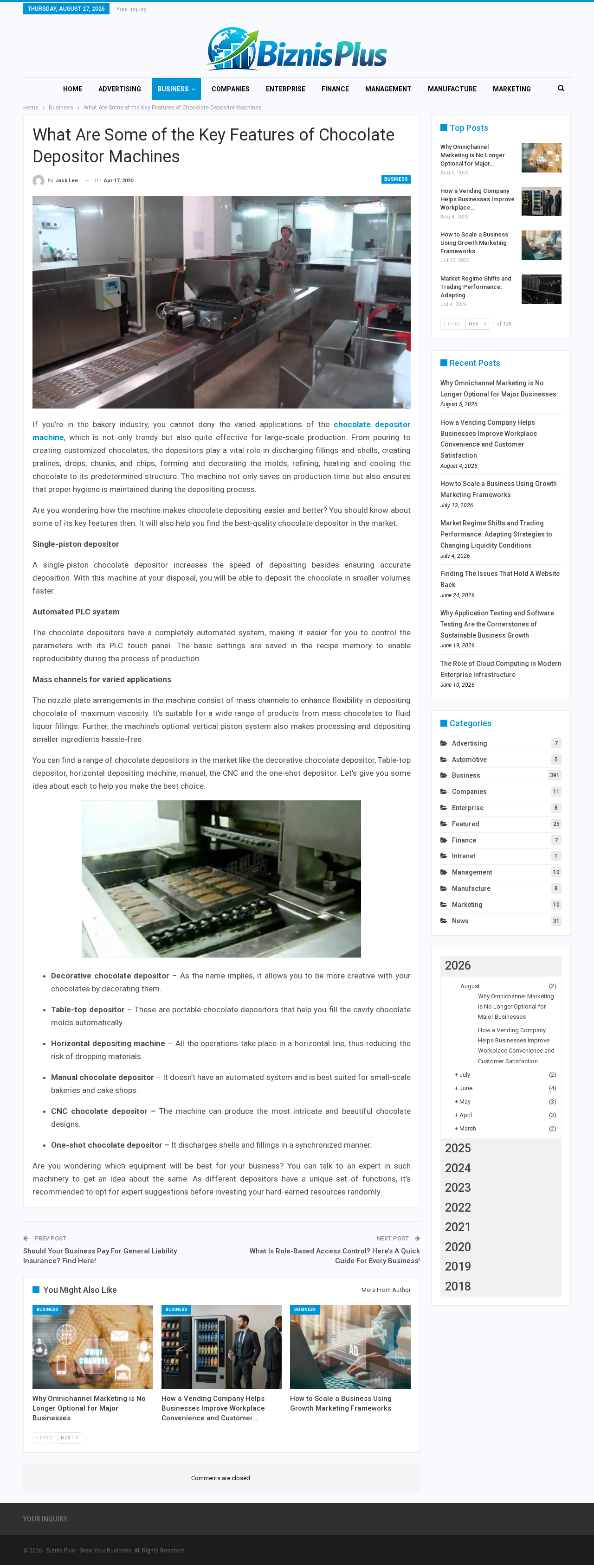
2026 (458, 965)
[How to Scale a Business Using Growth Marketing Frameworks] (350, 1347)
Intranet (463, 856)
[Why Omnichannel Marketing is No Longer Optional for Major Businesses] (92, 1347)
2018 (458, 1286)
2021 (458, 1227)
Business (173, 89)
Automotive (469, 759)
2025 (458, 1148)
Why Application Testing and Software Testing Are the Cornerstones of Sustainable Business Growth (497, 624)
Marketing (512, 89)
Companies (231, 89)
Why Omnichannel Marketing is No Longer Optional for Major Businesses (516, 1006)
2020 (458, 1247)
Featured (465, 824)
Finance (335, 89)
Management (388, 89)
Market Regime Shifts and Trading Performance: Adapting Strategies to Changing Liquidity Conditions (496, 534)
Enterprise (285, 89)
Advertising (119, 89)
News (460, 921)
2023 (458, 1188)
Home (72, 89)
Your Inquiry (131, 9)
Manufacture (452, 89)
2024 (458, 1168)
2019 (458, 1266)
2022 (458, 1207)
